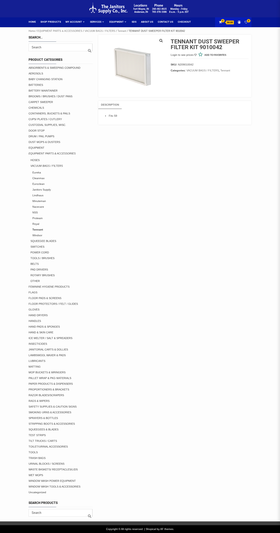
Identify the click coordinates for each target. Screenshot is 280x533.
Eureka (36, 172)
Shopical (151, 529)
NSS (35, 212)
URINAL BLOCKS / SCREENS (46, 463)
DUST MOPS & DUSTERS (44, 142)
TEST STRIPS (37, 435)
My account (74, 21)
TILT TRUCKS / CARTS (43, 440)
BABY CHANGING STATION (45, 79)
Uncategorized (37, 492)
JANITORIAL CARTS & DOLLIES (48, 349)
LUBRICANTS (37, 360)
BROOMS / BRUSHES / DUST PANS (50, 96)
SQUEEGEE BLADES (43, 241)
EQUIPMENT (36, 147)
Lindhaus (37, 195)
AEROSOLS (36, 73)
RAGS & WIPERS (39, 400)
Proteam (37, 218)
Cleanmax (38, 178)
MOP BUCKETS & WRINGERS (47, 372)
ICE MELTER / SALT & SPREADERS (50, 338)
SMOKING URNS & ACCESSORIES (50, 412)
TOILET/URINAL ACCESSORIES (48, 446)
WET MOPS (36, 475)
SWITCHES (37, 246)
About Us (147, 21)
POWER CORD (39, 252)
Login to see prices (182, 54)
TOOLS (33, 452)
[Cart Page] (220, 22)
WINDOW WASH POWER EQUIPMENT (52, 480)
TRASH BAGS (37, 458)
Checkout (184, 21)
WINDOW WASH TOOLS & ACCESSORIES (54, 486)
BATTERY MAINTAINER (43, 90)
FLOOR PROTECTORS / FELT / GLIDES (53, 303)
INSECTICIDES (38, 343)
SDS (134, 21)
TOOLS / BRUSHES (42, 258)
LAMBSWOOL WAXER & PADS (47, 355)
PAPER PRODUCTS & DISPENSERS (51, 383)
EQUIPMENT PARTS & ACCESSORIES (59, 31)
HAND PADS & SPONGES (44, 326)
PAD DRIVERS (39, 269)
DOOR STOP (37, 130)
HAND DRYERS (38, 315)
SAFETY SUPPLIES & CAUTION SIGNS (53, 406)
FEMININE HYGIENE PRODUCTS (49, 286)
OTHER (35, 280)
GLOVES (34, 309)
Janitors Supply (41, 189)
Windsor (37, 235)
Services (95, 21)
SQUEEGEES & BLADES (43, 429)
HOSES (35, 160)
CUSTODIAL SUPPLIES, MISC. (47, 124)
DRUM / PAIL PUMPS (41, 136)
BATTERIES (36, 84)
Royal (35, 223)
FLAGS (33, 292)
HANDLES (35, 320)
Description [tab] (110, 104)
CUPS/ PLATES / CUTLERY (45, 119)
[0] (246, 22)
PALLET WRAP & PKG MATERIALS (50, 378)
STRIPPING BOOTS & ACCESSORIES (52, 423)
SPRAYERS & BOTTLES (43, 418)
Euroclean (38, 183)
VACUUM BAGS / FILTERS (100, 31)
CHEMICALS (36, 107)
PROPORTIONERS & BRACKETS (49, 389)
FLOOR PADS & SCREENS (45, 298)
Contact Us (165, 21)
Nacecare (38, 206)
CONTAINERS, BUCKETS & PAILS (49, 113)
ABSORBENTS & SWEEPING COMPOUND (54, 67)
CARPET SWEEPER (41, 102)
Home (32, 21)
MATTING (35, 366)
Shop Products (50, 21)
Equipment (116, 21)
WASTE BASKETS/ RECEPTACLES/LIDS (53, 469)
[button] (161, 40)
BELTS (34, 263)
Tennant (122, 31)
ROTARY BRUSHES (42, 275)
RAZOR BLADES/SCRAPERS (46, 395)
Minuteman (39, 201)
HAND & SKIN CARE (41, 332)
